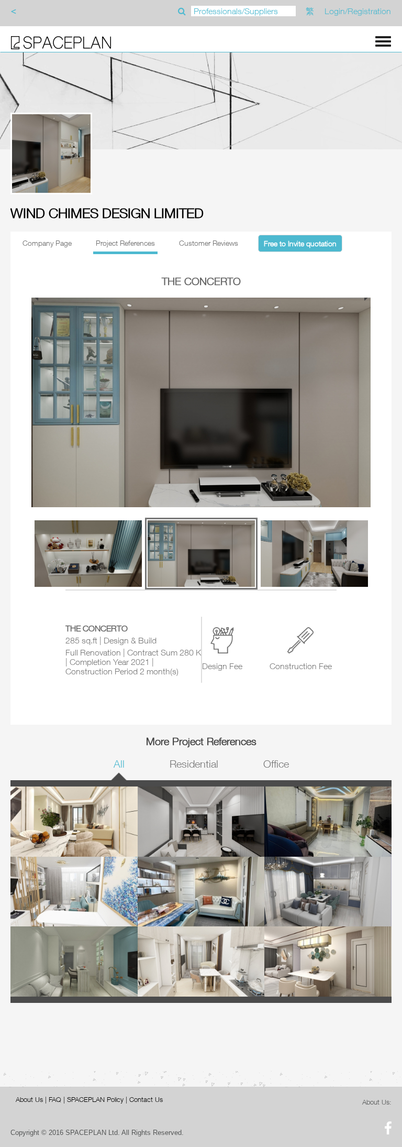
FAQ (55, 1099)
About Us (29, 1099)
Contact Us (146, 1099)
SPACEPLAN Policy (95, 1099)
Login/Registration (358, 11)
